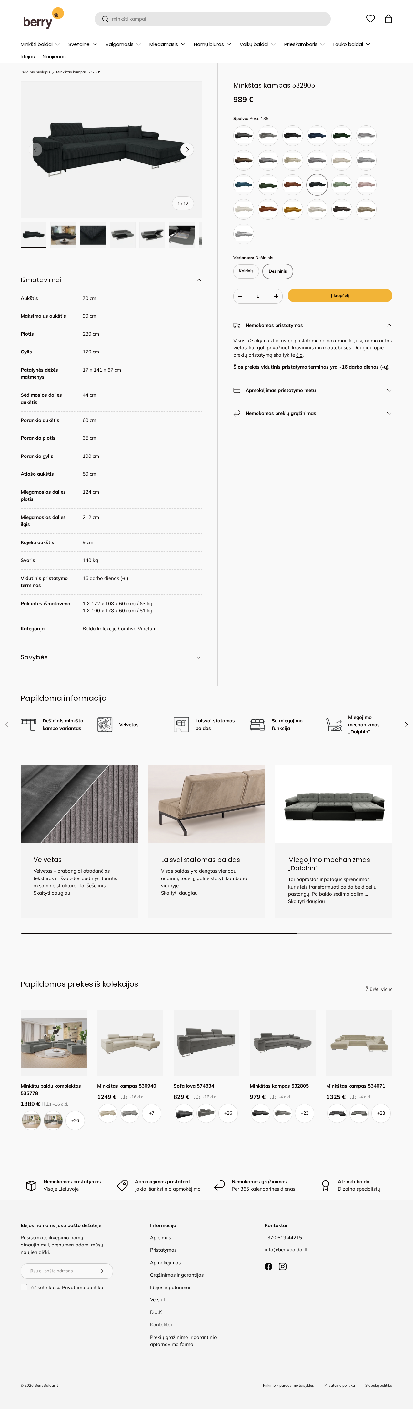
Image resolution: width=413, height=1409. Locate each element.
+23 (304, 1113)
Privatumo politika (82, 1287)
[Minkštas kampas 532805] (283, 1043)
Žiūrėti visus (379, 989)
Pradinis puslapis (35, 72)
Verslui (157, 1300)
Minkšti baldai (37, 44)
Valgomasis (120, 44)
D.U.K (156, 1312)
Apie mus (160, 1238)
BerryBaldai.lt (46, 1385)
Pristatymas (163, 1250)
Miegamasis (163, 44)
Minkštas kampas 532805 (78, 72)
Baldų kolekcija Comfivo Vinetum (119, 629)
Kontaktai (161, 1324)
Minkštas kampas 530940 (126, 1086)
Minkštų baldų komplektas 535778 (51, 1089)
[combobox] (213, 19)
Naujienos (54, 56)
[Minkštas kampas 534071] (359, 1043)
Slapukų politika (378, 1385)
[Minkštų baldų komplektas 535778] (54, 1043)
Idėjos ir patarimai (170, 1287)
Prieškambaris (300, 44)
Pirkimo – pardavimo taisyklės (288, 1385)
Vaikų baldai (254, 44)
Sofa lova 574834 (194, 1086)
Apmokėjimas (165, 1262)
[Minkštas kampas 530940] (130, 1043)
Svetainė (79, 44)
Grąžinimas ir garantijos (177, 1275)
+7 (151, 1113)
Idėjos (28, 56)
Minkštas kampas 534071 (355, 1086)
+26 (75, 1120)
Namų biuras (209, 44)
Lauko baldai (348, 44)
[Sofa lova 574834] (207, 1043)
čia (299, 355)
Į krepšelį (340, 295)
